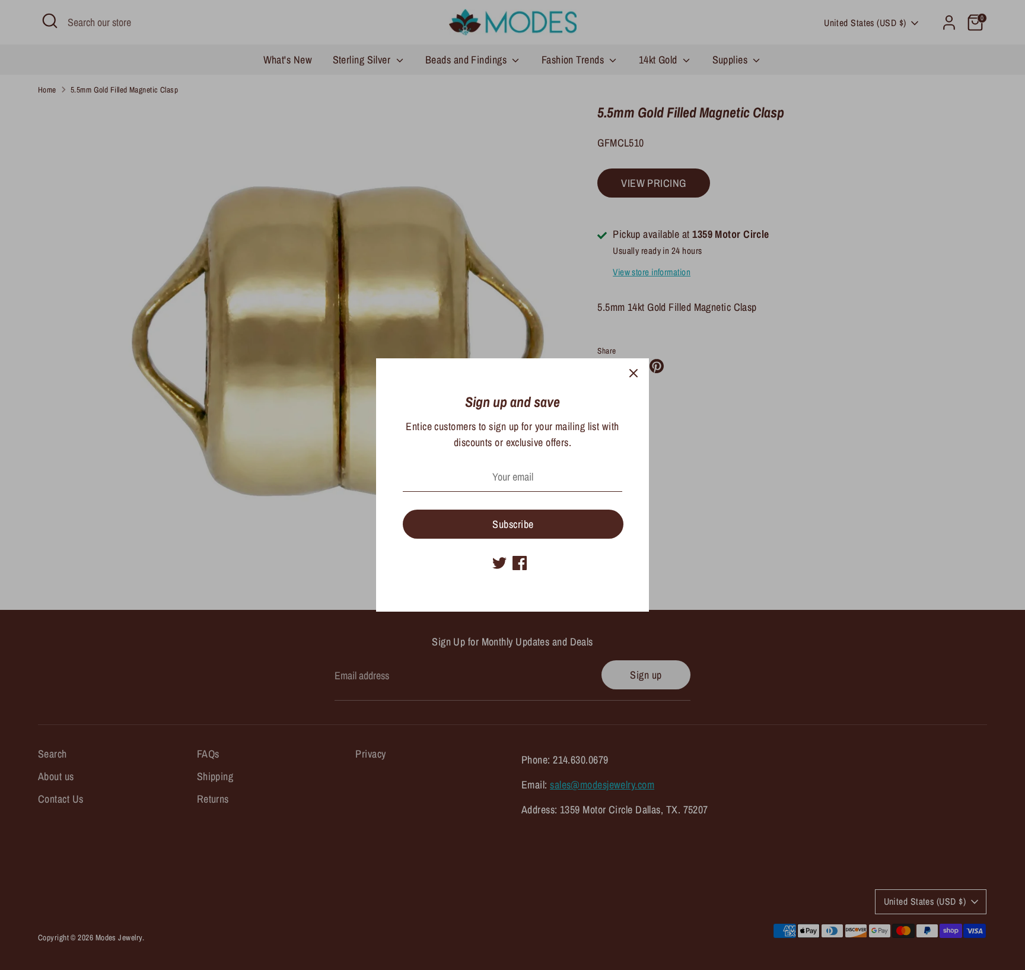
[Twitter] (499, 563)
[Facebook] (519, 563)
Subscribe (512, 524)
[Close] (633, 374)
